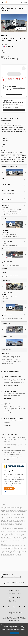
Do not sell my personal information (14, 612)
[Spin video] (24, 179)
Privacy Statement (9, 611)
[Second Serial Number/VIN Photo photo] (24, 198)
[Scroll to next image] (25, 172)
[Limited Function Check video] (24, 241)
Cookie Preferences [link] (14, 614)
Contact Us (21, 582)
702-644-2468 (7, 425)
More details (7, 398)
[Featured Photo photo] (24, 185)
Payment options (8, 413)
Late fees (22, 408)
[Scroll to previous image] (3, 172)
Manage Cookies (5, 629)
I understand (14, 633)
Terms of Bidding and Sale (11, 386)
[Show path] (7, 7)
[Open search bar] (21, 2)
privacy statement (17, 629)
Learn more (10, 492)
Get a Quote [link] (9, 488)
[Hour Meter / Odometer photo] (24, 205)
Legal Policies (19, 611)
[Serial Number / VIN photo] (24, 191)
